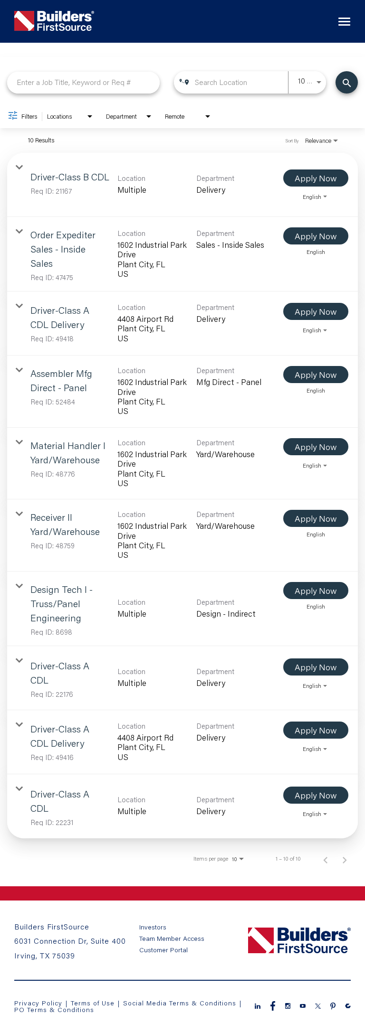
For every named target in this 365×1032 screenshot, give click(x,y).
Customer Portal (163, 950)
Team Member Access (171, 938)
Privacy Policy (38, 1002)
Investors (152, 927)
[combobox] (83, 82)
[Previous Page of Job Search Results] (325, 858)
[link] (182, 185)
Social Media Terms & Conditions (179, 1002)
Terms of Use (94, 1002)
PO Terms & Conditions (54, 1009)
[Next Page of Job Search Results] (344, 858)
